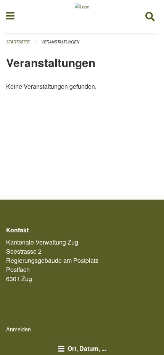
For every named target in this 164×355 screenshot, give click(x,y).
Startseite (18, 42)
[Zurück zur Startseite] (82, 16)
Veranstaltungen (60, 42)
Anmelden (18, 329)
